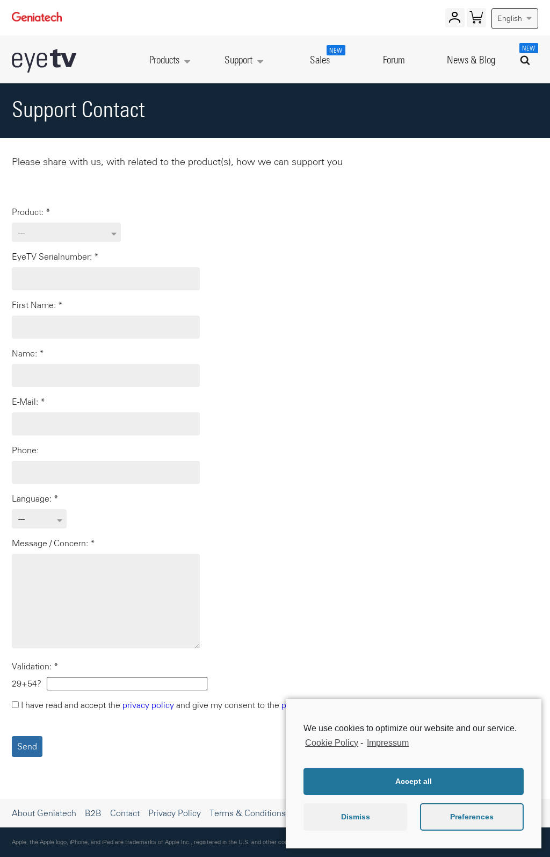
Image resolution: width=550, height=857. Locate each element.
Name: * (28, 353)
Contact (125, 813)
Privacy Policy (174, 813)
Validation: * (35, 666)
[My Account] (454, 20)
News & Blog (471, 60)
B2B (93, 813)
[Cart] (476, 20)
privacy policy (148, 704)
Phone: (25, 450)
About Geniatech (44, 813)
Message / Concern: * (53, 543)
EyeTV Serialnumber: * (55, 256)
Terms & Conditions (247, 813)
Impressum (388, 742)
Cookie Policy (331, 742)
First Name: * (37, 304)
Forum (394, 60)
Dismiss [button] (355, 816)
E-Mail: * (28, 401)
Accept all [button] (413, 781)
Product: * (31, 211)
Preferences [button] (472, 816)
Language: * (35, 498)
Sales (325, 57)
